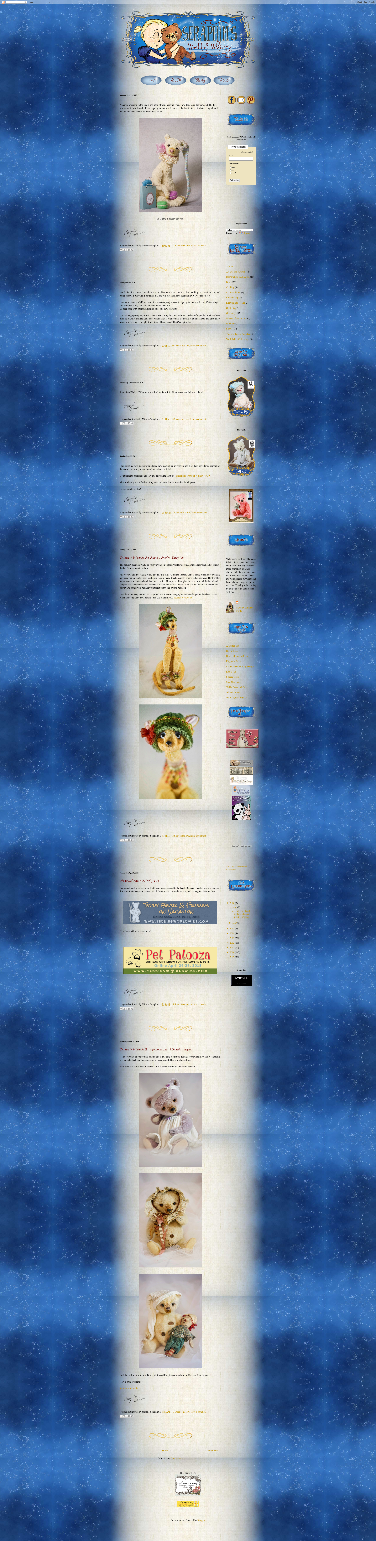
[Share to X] (126, 249)
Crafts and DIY (233, 292)
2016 (232, 902)
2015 (232, 928)
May (235, 922)
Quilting (230, 323)
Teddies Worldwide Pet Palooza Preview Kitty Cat (152, 557)
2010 (232, 952)
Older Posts (213, 1450)
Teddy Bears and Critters (237, 687)
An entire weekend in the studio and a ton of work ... (241, 914)
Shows (229, 328)
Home (165, 1450)
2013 (232, 937)
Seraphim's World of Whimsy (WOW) (193, 475)
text (233, 170)
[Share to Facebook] (129, 249)
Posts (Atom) (177, 1458)
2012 (232, 942)
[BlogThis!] (123, 249)
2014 (232, 933)
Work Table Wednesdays (237, 339)
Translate (248, 233)
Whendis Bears (233, 692)
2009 (232, 956)
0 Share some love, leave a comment (189, 245)
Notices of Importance (236, 318)
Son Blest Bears (233, 681)
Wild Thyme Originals (236, 697)
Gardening (231, 307)
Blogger (201, 1520)
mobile (234, 173)
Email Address (234, 156)
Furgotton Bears (233, 661)
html (233, 167)
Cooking (230, 287)
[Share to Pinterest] (132, 249)
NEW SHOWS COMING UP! (139, 880)
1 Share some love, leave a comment (189, 1004)
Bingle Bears (232, 650)
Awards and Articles (235, 271)
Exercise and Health (235, 302)
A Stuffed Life (233, 645)
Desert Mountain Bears (237, 656)
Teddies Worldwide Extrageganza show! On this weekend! (156, 1049)
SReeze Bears (232, 676)
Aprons (229, 266)
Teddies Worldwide (183, 597)
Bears (228, 282)
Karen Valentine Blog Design (240, 666)
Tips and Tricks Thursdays (238, 333)
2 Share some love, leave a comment (189, 835)
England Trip (232, 297)
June (235, 907)
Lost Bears (231, 671)
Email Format (233, 163)
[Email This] (121, 249)
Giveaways (231, 313)
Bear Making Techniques (238, 276)
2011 (232, 947)
